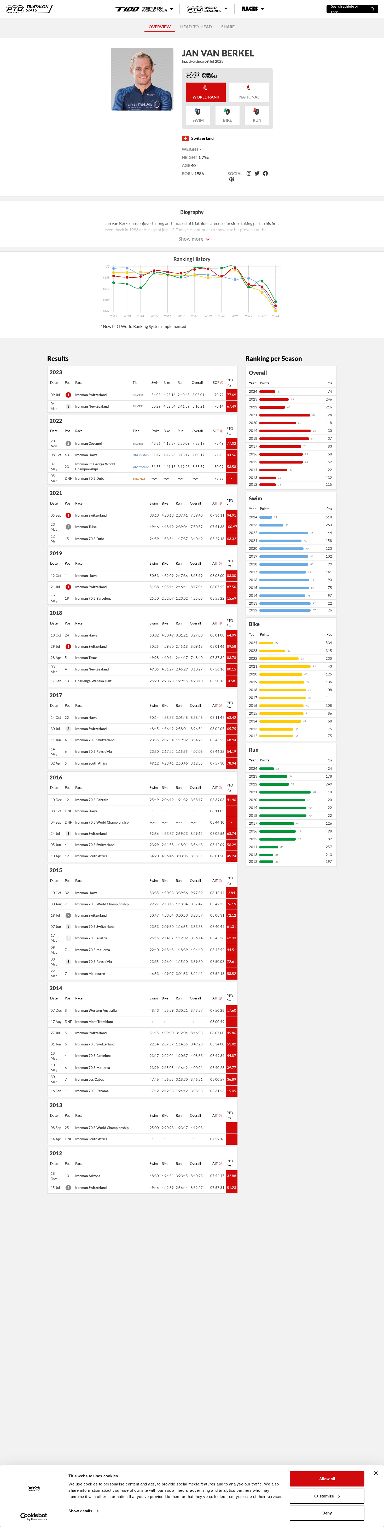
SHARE (228, 26)
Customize (324, 1496)
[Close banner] (376, 1473)
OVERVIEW (160, 26)
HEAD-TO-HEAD (196, 26)
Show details (80, 1511)
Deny (327, 1513)
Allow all (327, 1479)
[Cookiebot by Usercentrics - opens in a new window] (34, 1517)
